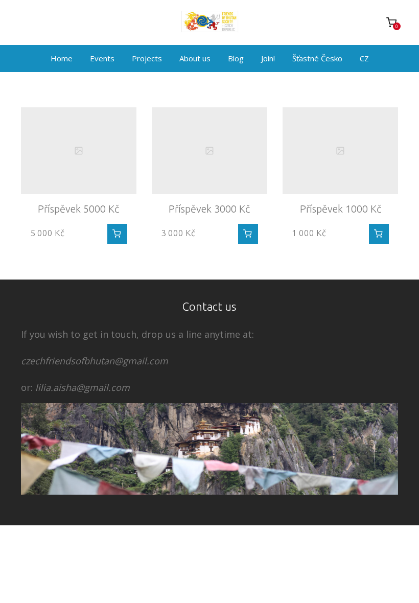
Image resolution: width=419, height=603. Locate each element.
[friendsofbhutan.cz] (209, 22)
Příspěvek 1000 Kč (340, 209)
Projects (147, 58)
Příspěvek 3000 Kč (209, 209)
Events (102, 58)
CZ (364, 58)
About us (195, 58)
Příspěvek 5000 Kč (78, 209)
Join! (268, 58)
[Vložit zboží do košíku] (117, 234)
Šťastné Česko (317, 58)
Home (62, 58)
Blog (236, 58)
